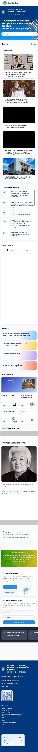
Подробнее (31, 532)
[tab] (11, 250)
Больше (34, 44)
